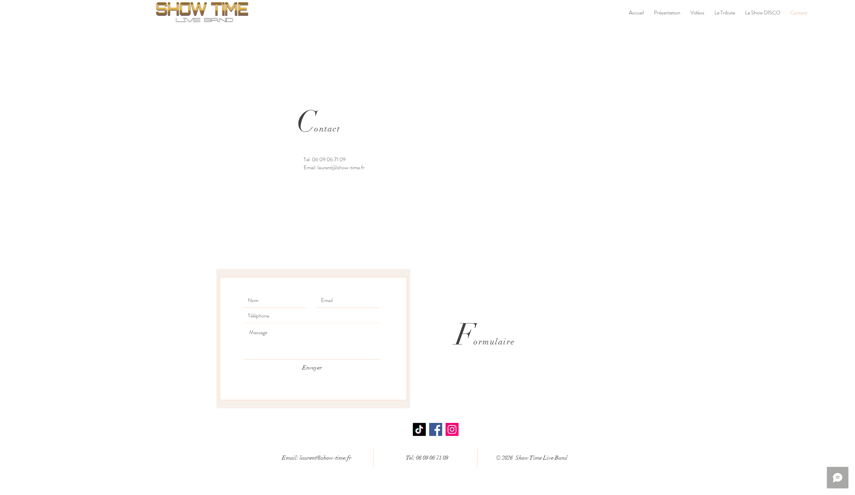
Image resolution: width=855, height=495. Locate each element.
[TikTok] (419, 429)
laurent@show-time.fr (341, 167)
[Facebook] (435, 429)
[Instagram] (452, 429)
